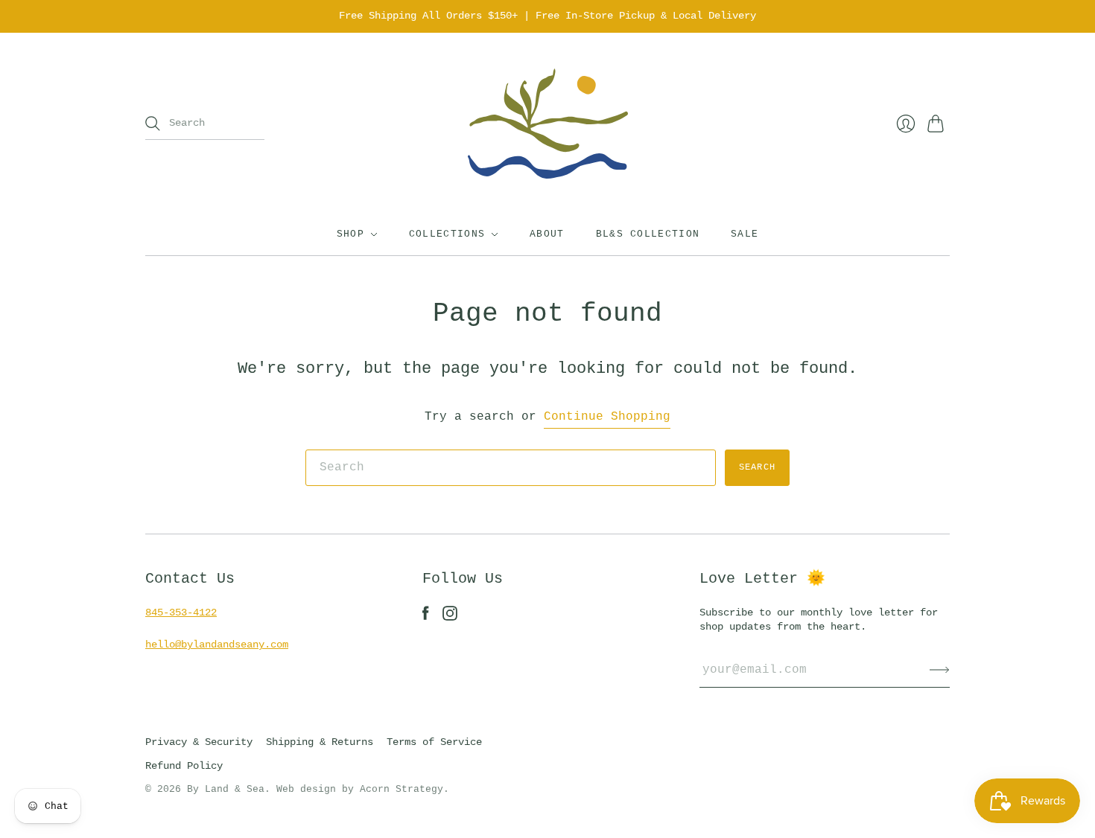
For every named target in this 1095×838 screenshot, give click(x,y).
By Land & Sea (225, 789)
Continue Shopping (607, 416)
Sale (744, 234)
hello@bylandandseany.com (216, 644)
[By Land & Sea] (548, 123)
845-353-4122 (181, 612)
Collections (447, 234)
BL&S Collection (648, 234)
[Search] (152, 123)
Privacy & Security (199, 742)
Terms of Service (434, 742)
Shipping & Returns (319, 742)
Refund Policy (184, 766)
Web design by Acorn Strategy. (362, 789)
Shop (350, 234)
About (547, 234)
